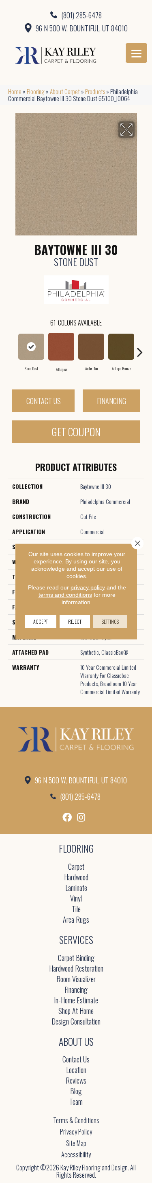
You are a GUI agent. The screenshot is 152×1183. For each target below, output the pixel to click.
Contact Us (43, 401)
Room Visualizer (76, 979)
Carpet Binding (76, 958)
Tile (76, 909)
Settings (110, 621)
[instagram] (81, 817)
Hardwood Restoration (76, 969)
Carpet (76, 867)
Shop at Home (76, 1011)
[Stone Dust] (31, 347)
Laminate (76, 888)
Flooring (36, 91)
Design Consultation (76, 1022)
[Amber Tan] (91, 347)
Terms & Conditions (76, 1120)
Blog (76, 1091)
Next (140, 348)
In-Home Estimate (76, 1000)
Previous (12, 348)
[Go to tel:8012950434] (76, 14)
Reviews (76, 1081)
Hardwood (76, 877)
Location (76, 1070)
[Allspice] (61, 347)
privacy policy (88, 587)
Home (14, 91)
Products (95, 91)
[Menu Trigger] (136, 53)
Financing (111, 401)
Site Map (76, 1143)
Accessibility (76, 1154)
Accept (40, 621)
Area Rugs (76, 920)
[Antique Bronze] (121, 347)
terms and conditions (65, 595)
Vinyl (76, 899)
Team (76, 1102)
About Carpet (65, 91)
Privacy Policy (76, 1131)
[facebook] (67, 817)
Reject (74, 621)
